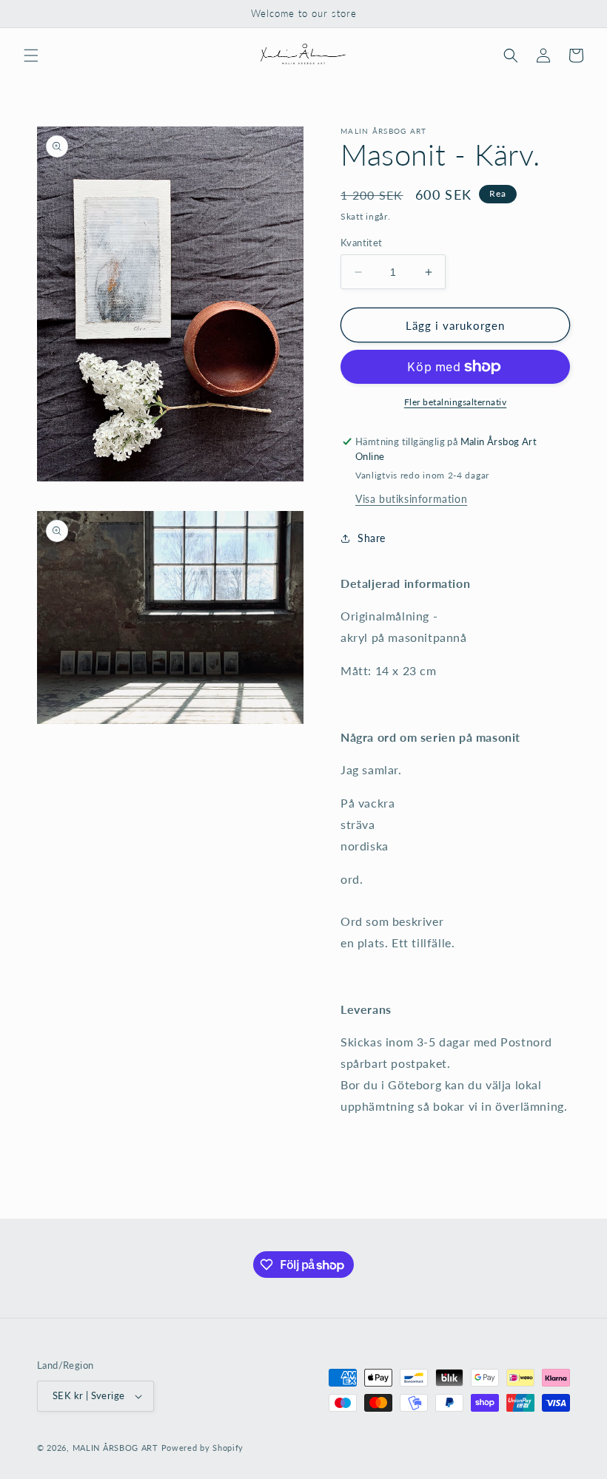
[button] (31, 55)
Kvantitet (362, 242)
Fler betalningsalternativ (455, 401)
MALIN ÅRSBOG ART (115, 1447)
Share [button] (372, 538)
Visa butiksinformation (411, 499)
